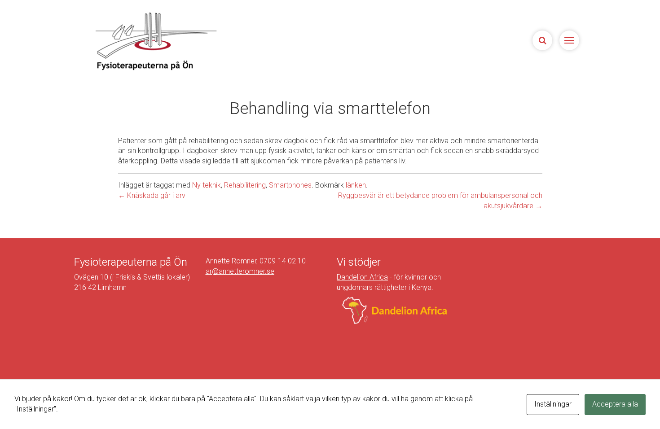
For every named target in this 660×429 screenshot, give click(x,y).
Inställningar (553, 404)
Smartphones (290, 185)
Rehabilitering (245, 185)
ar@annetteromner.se (240, 271)
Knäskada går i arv (151, 195)
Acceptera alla (615, 404)
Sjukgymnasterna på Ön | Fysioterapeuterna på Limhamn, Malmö (155, 41)
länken (356, 185)
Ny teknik (206, 185)
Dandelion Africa (362, 277)
